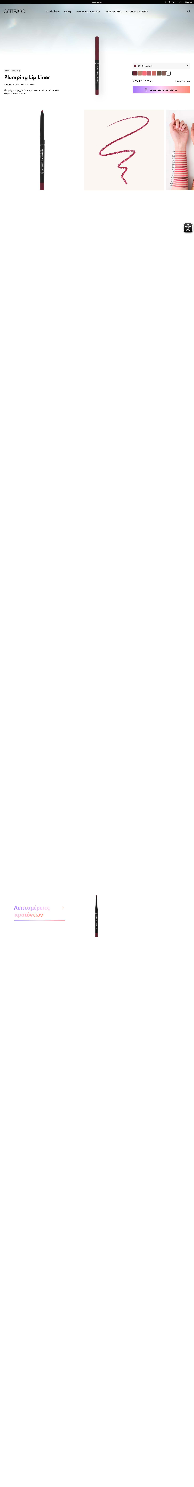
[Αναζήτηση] (188, 11)
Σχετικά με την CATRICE (137, 11)
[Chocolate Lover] (159, 73)
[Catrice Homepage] (14, 11)
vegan (7, 70)
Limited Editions (52, 11)
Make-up (67, 11)
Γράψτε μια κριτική (28, 84)
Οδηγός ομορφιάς (113, 11)
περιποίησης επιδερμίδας (88, 11)
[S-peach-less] (144, 73)
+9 (168, 73)
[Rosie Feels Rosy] (154, 73)
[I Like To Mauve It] (149, 73)
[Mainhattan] (163, 73)
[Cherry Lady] (135, 73)
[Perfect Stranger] (139, 73)
